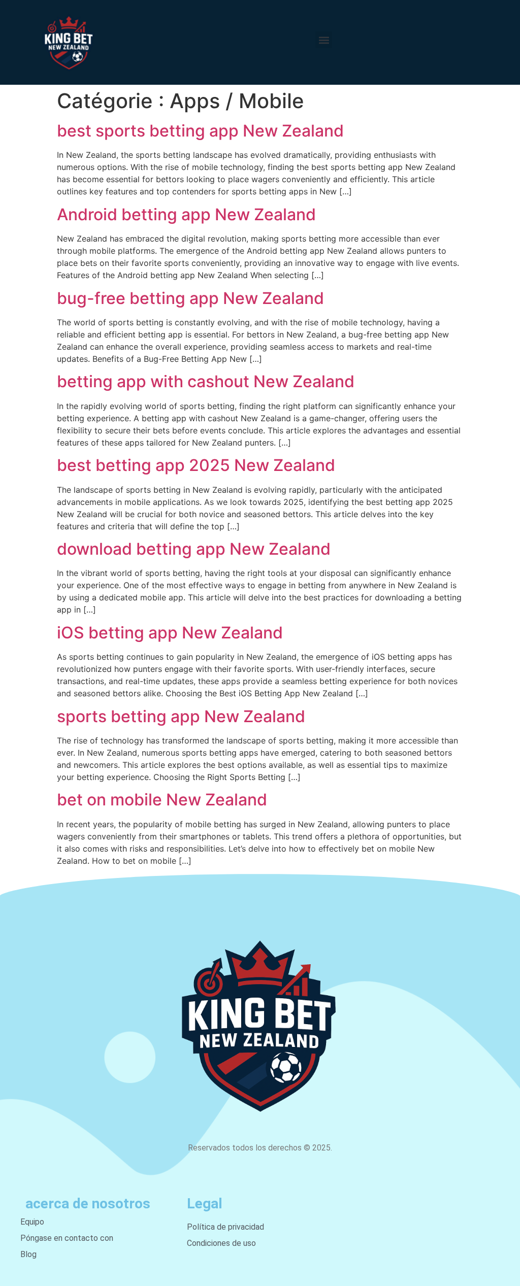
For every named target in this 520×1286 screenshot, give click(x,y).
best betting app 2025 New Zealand (196, 465)
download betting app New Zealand (194, 549)
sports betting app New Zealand (181, 716)
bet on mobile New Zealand (162, 799)
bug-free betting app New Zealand (190, 298)
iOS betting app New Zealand (170, 632)
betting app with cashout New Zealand (205, 381)
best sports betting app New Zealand (200, 131)
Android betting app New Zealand (186, 214)
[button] (323, 39)
